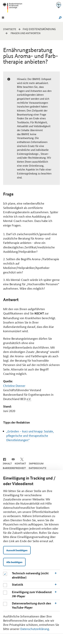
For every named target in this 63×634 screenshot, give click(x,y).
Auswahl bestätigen (16, 550)
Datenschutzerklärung (34, 629)
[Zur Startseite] (58, 5)
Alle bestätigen (14, 562)
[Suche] (59, 17)
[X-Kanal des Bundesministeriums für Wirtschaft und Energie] (22, 459)
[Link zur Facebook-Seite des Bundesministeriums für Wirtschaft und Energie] (4, 459)
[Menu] (3, 17)
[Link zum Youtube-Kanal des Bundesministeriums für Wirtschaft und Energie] (13, 459)
